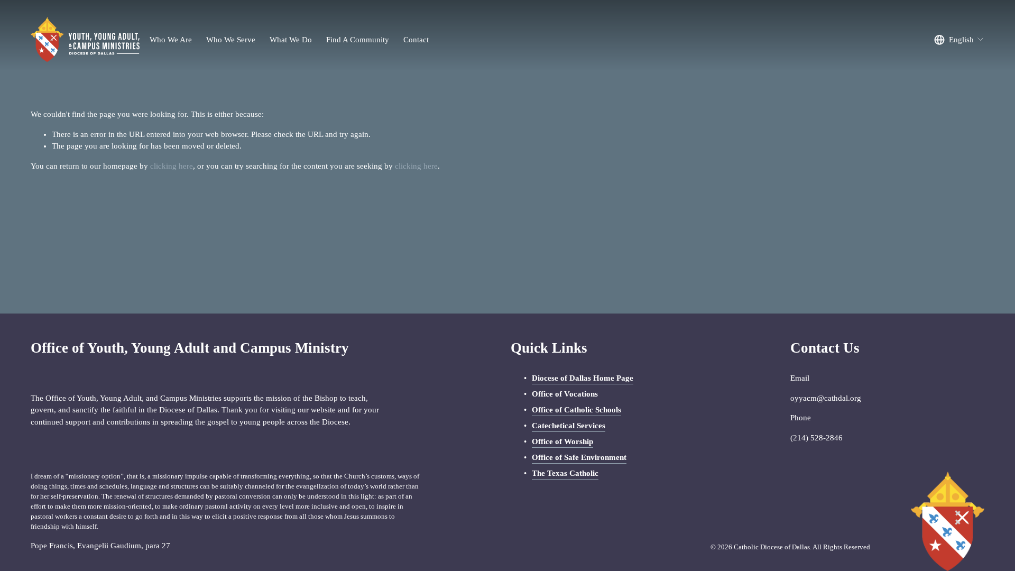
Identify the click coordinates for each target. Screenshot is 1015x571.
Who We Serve (230, 39)
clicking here (171, 166)
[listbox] (959, 40)
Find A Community (357, 39)
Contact (416, 39)
